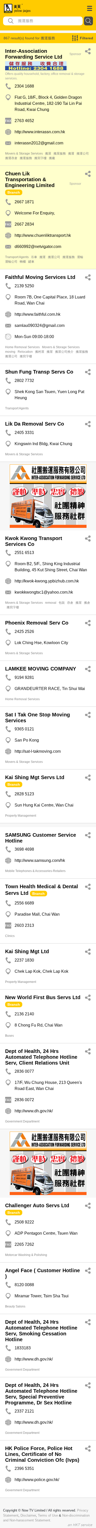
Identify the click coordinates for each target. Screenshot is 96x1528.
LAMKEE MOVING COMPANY (40, 668)
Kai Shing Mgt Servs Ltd (34, 777)
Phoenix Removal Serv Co (36, 623)
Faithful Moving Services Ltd (40, 277)
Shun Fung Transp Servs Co (39, 372)
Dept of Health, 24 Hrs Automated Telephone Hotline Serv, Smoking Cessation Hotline (41, 1330)
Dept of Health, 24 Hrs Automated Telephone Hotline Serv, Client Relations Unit (41, 1057)
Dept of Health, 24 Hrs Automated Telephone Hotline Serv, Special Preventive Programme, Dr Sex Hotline (41, 1393)
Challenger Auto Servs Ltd (37, 1205)
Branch (13, 192)
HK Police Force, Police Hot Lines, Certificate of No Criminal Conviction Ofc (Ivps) (42, 1454)
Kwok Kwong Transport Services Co (33, 541)
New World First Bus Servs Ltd (42, 997)
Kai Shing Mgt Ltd (27, 951)
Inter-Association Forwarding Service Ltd (33, 54)
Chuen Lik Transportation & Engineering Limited (30, 179)
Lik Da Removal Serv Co (34, 424)
